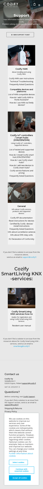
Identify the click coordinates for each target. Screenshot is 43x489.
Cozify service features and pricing (21, 171)
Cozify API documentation (21, 218)
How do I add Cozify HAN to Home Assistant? (21, 98)
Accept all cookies (20, 478)
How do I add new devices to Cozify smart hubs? (22, 166)
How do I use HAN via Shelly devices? (21, 103)
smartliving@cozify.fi (21, 346)
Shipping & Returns (13, 408)
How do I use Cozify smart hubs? (21, 161)
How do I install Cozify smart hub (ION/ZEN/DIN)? (21, 156)
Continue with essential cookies (22, 470)
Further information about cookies (21, 454)
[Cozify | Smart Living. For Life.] (10, 5)
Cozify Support (29, 396)
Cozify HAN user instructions (21, 78)
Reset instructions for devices (21, 220)
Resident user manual (21, 325)
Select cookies (18, 462)
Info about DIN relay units (21, 235)
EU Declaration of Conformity (21, 239)
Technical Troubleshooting (21, 81)
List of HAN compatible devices (21, 94)
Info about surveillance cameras (21, 232)
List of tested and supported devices (21, 150)
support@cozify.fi (29, 257)
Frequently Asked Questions (22, 84)
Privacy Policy (11, 411)
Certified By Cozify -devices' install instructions (21, 224)
